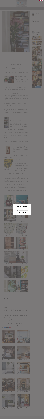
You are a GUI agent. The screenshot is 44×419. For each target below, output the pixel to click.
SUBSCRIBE (22, 212)
